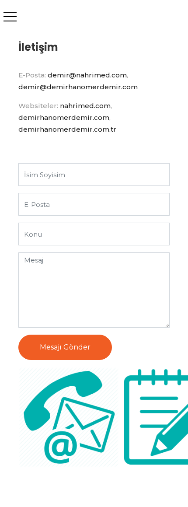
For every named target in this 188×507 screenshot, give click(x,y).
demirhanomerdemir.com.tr (67, 129)
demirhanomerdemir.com (63, 117)
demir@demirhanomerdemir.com (78, 87)
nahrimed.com (85, 105)
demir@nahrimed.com (87, 75)
